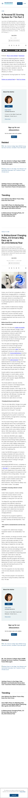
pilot (17, 349)
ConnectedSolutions (15, 353)
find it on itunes (21, 79)
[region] (14, 793)
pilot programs (14, 360)
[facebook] (9, 45)
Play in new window (12, 55)
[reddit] (16, 45)
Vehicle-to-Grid (5, 231)
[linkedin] (11, 45)
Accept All (14, 795)
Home (3, 11)
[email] (18, 45)
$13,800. (5, 468)
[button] (3, 3)
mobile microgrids (20, 327)
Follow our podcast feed (8, 79)
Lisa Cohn (14, 35)
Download (21, 55)
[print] (25, 45)
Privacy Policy (22, 791)
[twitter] (14, 45)
